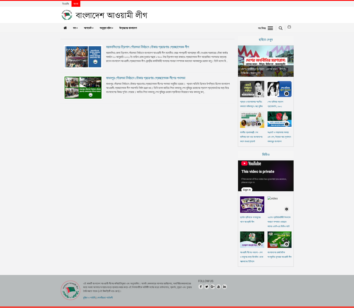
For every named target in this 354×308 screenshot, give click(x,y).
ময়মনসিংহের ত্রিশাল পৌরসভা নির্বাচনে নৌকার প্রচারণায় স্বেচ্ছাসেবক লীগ (147, 47)
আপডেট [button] (88, 28)
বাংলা (76, 3)
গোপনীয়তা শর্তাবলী (105, 297)
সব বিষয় (262, 28)
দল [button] (74, 28)
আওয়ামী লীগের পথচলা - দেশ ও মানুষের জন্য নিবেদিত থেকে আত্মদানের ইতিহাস (251, 257)
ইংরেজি (65, 3)
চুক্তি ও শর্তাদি (89, 297)
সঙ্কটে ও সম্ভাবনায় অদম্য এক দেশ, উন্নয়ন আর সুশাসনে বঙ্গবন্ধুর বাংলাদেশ (279, 137)
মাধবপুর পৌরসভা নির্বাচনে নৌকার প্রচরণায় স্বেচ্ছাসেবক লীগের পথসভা (145, 78)
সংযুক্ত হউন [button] (105, 28)
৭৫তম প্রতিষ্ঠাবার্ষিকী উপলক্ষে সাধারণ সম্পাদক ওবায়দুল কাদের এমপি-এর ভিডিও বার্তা (279, 222)
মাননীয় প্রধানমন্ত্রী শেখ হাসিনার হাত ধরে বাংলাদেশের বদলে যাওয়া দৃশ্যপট (251, 137)
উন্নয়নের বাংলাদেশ (128, 28)
